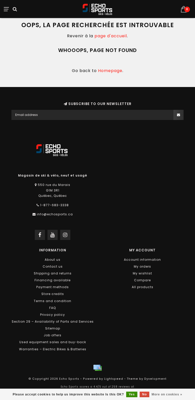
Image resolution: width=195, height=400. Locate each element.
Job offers (52, 335)
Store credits (52, 294)
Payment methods (52, 287)
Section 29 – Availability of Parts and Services (53, 321)
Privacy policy (52, 314)
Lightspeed (113, 379)
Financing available (53, 280)
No (144, 394)
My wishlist (142, 273)
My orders (142, 266)
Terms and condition (52, 301)
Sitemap (52, 328)
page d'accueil (110, 36)
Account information (142, 259)
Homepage (110, 71)
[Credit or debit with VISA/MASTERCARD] (97, 368)
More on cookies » (167, 394)
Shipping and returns (53, 273)
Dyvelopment (155, 379)
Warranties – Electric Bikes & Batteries (52, 349)
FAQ (52, 308)
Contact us (53, 266)
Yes (132, 394)
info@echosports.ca (55, 214)
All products (142, 287)
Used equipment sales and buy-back (52, 342)
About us (52, 259)
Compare (142, 280)
